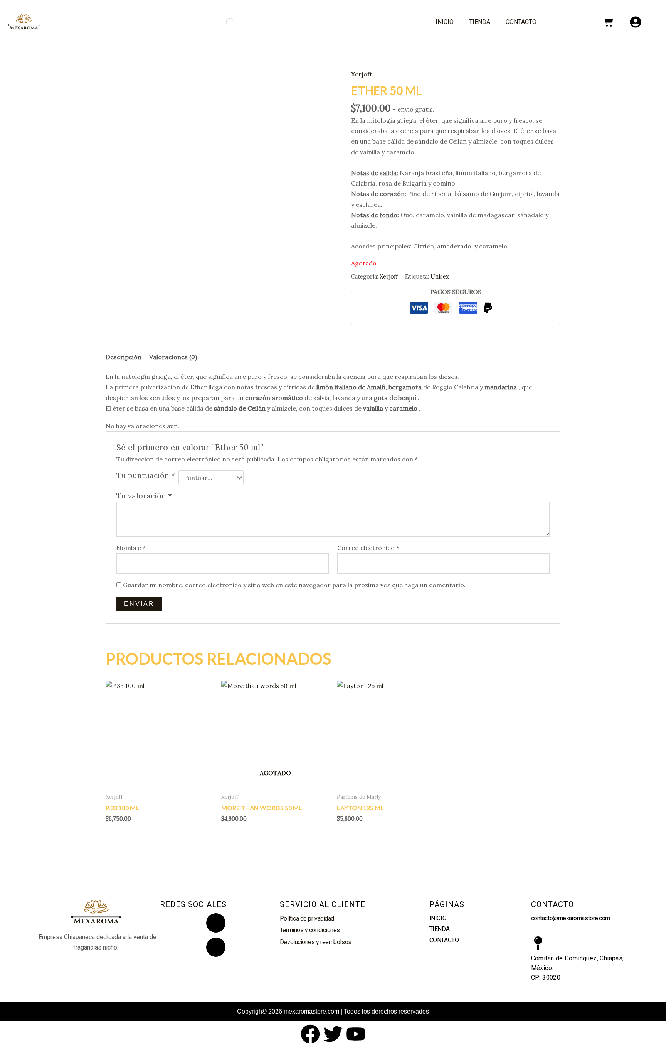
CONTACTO (521, 21)
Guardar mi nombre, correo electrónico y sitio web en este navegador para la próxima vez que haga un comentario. (294, 585)
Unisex (440, 276)
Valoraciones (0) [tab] (173, 357)
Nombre (131, 548)
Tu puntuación (145, 475)
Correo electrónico (368, 548)
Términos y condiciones (310, 930)
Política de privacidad (307, 918)
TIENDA (479, 21)
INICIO (445, 21)
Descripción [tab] (123, 357)
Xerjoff (361, 74)
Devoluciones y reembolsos (316, 942)
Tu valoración (144, 495)
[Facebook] (215, 947)
